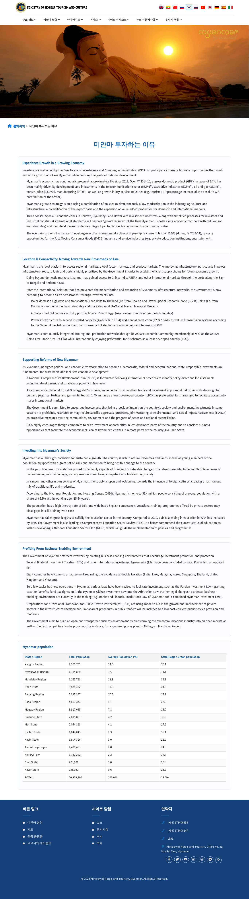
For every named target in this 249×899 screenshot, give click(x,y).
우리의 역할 (172, 19)
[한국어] (189, 7)
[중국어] (175, 7)
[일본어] (210, 7)
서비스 (94, 19)
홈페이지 (19, 126)
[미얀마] (168, 7)
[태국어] (196, 7)
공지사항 (102, 830)
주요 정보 (28, 19)
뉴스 (99, 823)
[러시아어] (182, 7)
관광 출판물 (35, 836)
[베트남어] (203, 7)
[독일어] (216, 7)
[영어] (161, 7)
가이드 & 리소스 (117, 19)
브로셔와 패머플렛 (39, 843)
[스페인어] (223, 7)
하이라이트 (73, 19)
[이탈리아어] (230, 7)
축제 (99, 843)
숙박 (99, 836)
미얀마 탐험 (50, 19)
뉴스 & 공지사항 (145, 19)
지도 (30, 830)
